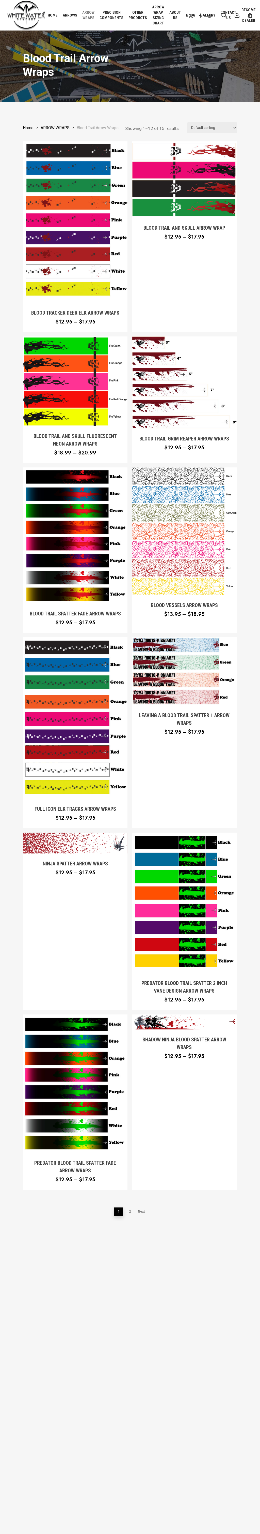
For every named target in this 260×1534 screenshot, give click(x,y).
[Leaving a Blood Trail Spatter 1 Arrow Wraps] (184, 671)
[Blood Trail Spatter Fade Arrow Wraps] (75, 535)
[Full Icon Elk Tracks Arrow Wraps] (75, 718)
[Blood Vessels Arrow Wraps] (184, 531)
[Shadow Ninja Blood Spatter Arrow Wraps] (184, 1021)
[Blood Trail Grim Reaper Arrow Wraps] (184, 382)
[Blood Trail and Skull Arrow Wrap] (184, 179)
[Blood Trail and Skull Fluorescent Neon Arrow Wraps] (75, 381)
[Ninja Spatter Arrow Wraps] (75, 843)
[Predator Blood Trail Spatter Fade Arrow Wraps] (75, 1083)
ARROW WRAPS (55, 127)
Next (141, 1211)
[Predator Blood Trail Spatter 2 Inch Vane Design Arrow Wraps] (184, 903)
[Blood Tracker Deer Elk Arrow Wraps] (75, 222)
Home (28, 127)
